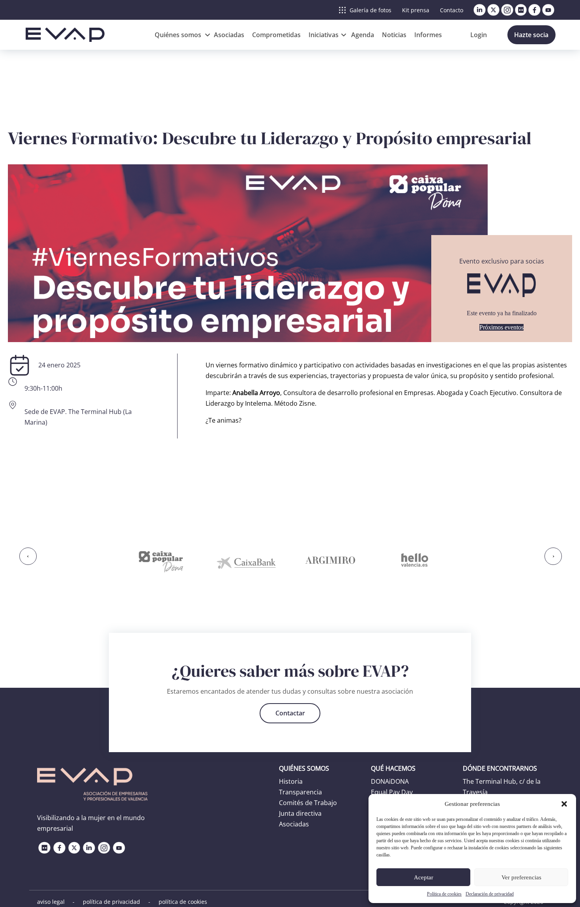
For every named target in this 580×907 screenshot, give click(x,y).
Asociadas (229, 34)
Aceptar (423, 877)
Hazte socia (531, 34)
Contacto (451, 10)
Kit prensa (415, 10)
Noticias (394, 34)
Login (478, 34)
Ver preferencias (521, 877)
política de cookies (183, 901)
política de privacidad (111, 901)
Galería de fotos (370, 10)
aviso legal (51, 901)
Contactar (290, 713)
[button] (564, 804)
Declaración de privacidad (490, 894)
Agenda (362, 34)
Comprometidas (276, 34)
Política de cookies (444, 894)
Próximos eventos (501, 327)
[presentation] (28, 556)
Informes (428, 34)
